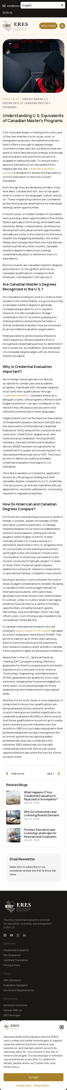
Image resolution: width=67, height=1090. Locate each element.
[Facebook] (5, 935)
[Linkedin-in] (24, 935)
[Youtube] (11, 935)
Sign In (7, 12)
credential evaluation (16, 395)
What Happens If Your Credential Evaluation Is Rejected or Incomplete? (40, 795)
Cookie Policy (24, 1085)
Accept (33, 1077)
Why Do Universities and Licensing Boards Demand (41, 813)
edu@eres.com (16, 6)
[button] (61, 1027)
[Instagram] (17, 935)
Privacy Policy (41, 1085)
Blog (16, 99)
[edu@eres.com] (4, 5)
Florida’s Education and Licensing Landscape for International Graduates (40, 833)
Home (6, 99)
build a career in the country (33, 631)
